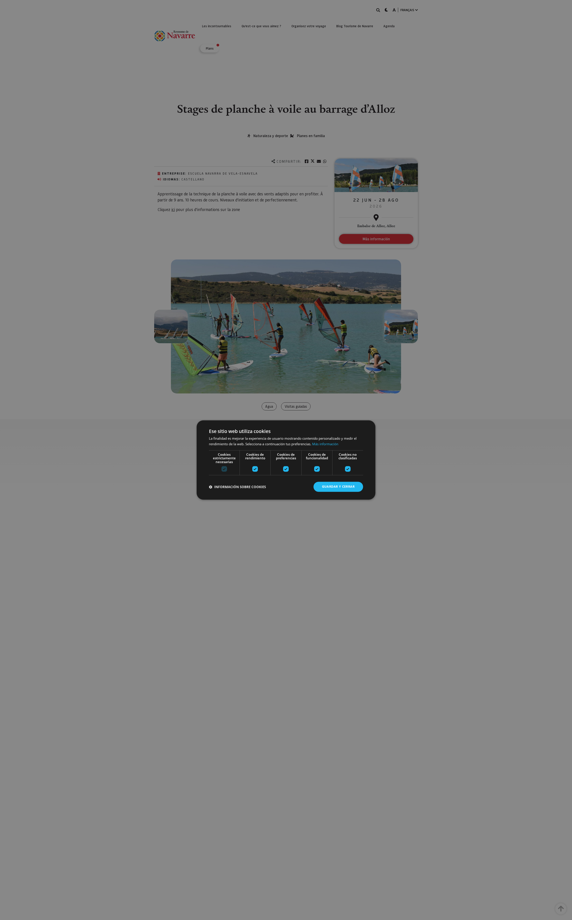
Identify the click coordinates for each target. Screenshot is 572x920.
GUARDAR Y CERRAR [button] (338, 487)
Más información (325, 444)
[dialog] (286, 460)
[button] (237, 487)
